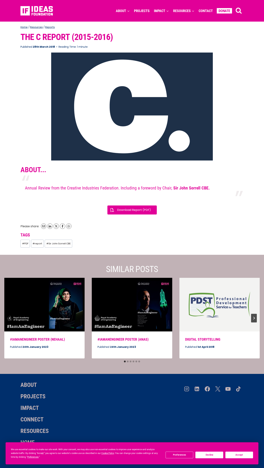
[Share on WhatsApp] (68, 226)
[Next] (254, 318)
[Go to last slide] (10, 318)
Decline (209, 455)
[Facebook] (207, 389)
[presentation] (44, 304)
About (28, 384)
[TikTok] (238, 389)
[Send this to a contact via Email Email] (43, 226)
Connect (31, 419)
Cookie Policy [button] (107, 453)
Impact (29, 407)
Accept (239, 455)
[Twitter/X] (217, 389)
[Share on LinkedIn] (50, 226)
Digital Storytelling (202, 339)
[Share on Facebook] (62, 226)
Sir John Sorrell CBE (58, 243)
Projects (142, 11)
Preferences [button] (33, 457)
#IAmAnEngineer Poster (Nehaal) (37, 339)
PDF (25, 243)
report (37, 243)
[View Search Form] (239, 11)
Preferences (179, 455)
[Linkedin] (197, 389)
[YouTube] (228, 389)
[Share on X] (56, 226)
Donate (224, 11)
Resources (34, 431)
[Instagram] (186, 389)
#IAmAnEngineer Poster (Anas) (123, 339)
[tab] (125, 361)
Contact (206, 11)
